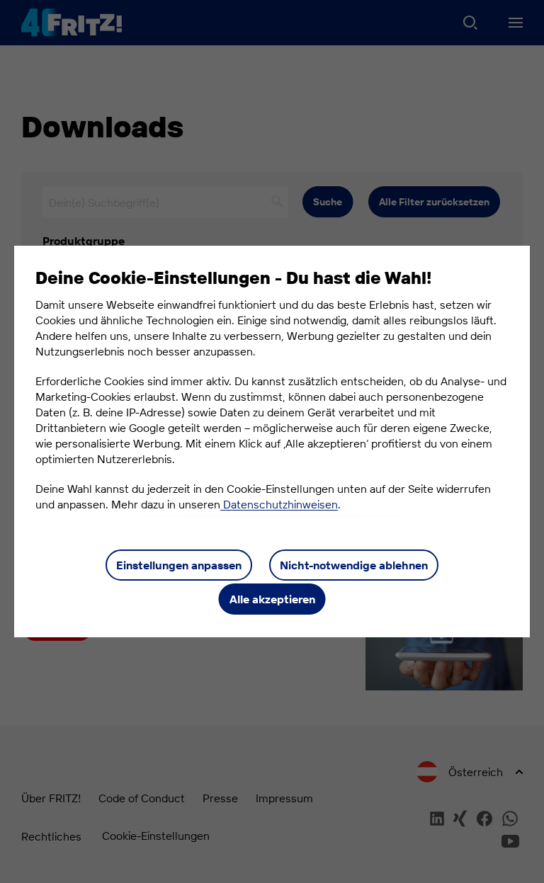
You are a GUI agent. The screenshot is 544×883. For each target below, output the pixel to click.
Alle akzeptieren (272, 599)
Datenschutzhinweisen (279, 504)
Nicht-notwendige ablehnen (354, 565)
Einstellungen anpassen (179, 565)
